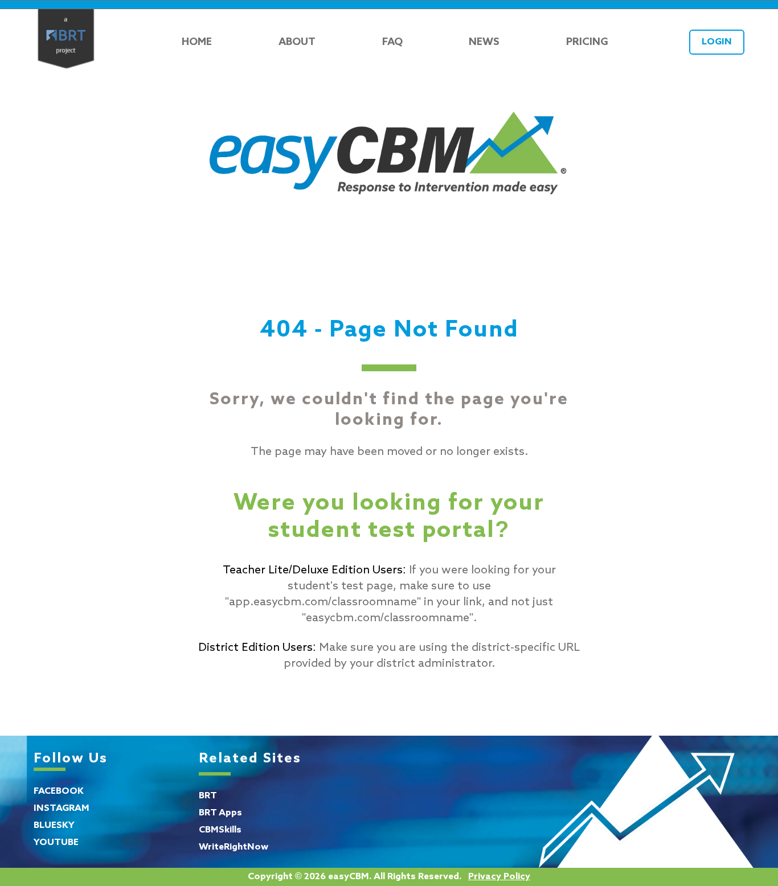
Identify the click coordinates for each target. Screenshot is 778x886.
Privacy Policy (499, 876)
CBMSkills (220, 830)
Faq (392, 42)
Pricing (587, 42)
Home (197, 42)
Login (717, 42)
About (297, 42)
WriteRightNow (233, 847)
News (484, 42)
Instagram (61, 808)
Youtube (56, 842)
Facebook (59, 791)
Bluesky (54, 825)
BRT (208, 796)
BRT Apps (220, 813)
